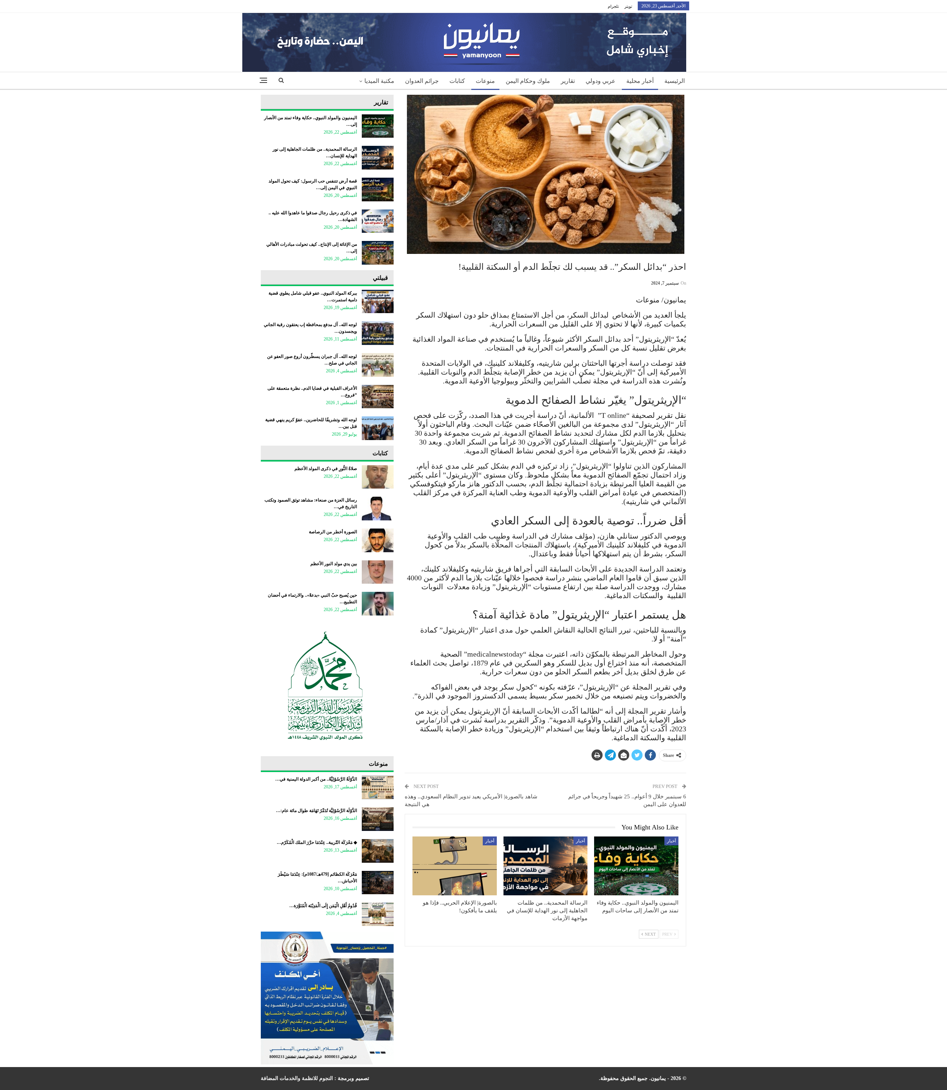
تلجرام (613, 6)
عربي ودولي (601, 81)
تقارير (568, 81)
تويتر (628, 6)
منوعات (485, 81)
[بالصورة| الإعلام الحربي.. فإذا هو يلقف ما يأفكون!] (454, 865)
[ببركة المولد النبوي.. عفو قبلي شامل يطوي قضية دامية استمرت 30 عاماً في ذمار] (378, 301)
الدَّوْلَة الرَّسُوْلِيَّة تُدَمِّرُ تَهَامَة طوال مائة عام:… (316, 810)
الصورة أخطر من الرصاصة (333, 531)
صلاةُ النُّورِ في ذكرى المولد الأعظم (325, 468)
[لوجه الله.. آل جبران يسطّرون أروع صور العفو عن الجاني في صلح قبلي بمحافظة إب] (378, 365)
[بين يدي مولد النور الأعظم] (378, 572)
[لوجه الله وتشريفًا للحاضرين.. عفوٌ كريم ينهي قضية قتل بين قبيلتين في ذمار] (378, 428)
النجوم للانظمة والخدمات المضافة (297, 1078)
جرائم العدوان (422, 81)
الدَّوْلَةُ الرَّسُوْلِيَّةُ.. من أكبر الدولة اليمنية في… (316, 779)
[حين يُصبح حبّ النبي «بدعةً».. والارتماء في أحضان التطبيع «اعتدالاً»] (378, 604)
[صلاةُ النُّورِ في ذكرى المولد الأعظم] (378, 477)
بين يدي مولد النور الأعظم (333, 563)
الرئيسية (674, 81)
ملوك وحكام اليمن (528, 81)
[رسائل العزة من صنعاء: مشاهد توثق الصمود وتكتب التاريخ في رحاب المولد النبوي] (378, 508)
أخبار (671, 841)
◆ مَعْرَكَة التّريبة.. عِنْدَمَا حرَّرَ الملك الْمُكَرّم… (317, 842)
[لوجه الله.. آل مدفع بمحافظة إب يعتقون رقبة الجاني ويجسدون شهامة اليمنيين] (378, 333)
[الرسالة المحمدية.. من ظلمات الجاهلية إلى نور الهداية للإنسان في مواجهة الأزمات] (545, 865)
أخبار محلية (640, 81)
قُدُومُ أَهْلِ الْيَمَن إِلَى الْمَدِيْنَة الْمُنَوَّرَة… (323, 905)
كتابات (457, 81)
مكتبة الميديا (379, 81)
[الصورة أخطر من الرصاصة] (378, 540)
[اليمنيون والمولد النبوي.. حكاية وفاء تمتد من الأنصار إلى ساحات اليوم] (636, 865)
